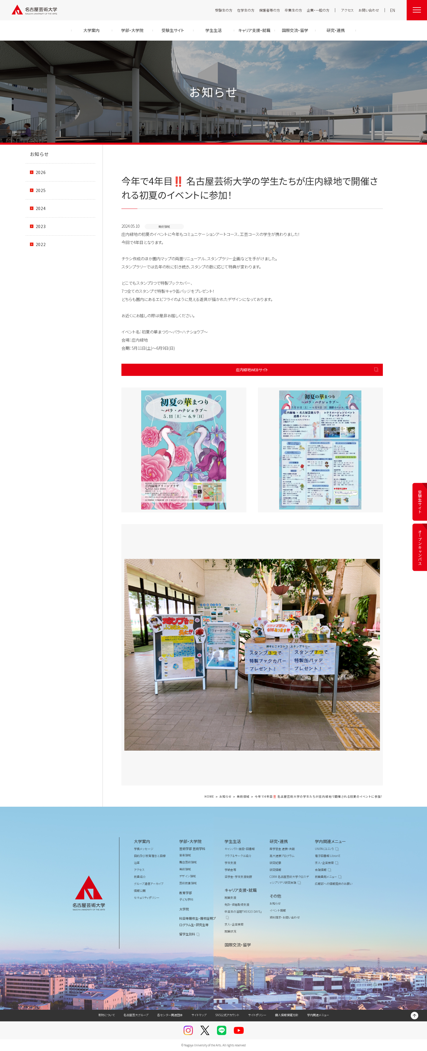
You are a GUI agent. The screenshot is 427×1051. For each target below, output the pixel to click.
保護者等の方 (269, 10)
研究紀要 (275, 862)
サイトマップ (199, 1015)
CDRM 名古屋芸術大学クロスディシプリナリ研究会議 (289, 879)
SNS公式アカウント (227, 1015)
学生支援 (230, 862)
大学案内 (142, 841)
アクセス (347, 10)
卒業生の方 (293, 10)
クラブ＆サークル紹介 (238, 855)
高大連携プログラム (282, 855)
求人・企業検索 (234, 924)
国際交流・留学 (238, 945)
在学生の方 (245, 10)
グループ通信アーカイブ (149, 883)
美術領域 (243, 797)
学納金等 (230, 869)
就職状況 (230, 931)
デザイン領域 (187, 876)
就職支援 (230, 897)
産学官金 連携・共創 (282, 848)
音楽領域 (185, 855)
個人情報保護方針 (286, 1015)
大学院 (184, 909)
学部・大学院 (190, 841)
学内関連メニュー (330, 841)
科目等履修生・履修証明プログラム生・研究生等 (197, 921)
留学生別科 (187, 934)
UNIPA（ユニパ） (324, 848)
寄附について (106, 1015)
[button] (183, 450)
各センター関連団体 (170, 1015)
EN (392, 10)
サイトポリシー (257, 1015)
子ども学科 (186, 899)
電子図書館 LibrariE (327, 855)
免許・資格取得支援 (237, 904)
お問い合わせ (368, 10)
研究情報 (275, 869)
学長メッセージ (143, 848)
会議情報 (320, 869)
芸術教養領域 (188, 883)
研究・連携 (279, 841)
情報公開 (140, 890)
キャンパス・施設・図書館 (240, 848)
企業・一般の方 (318, 10)
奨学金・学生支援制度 (238, 876)
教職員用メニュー (326, 876)
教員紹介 (140, 876)
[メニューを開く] (417, 10)
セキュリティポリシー (146, 897)
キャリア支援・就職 (241, 890)
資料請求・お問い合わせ (285, 917)
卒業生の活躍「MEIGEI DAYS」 (243, 911)
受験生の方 (223, 10)
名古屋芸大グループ (135, 1015)
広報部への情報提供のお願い (333, 883)
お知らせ (39, 153)
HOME (209, 797)
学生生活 (233, 841)
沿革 (137, 862)
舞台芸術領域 (188, 862)
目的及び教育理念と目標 (150, 855)
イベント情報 (278, 910)
